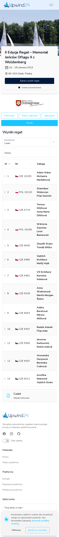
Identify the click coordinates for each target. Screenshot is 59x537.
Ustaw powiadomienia (31, 87)
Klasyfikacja (9, 140)
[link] (17, 4)
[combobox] (4, 143)
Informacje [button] (9, 115)
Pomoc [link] (5, 457)
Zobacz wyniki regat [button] (29, 80)
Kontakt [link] (6, 478)
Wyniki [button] (29, 122)
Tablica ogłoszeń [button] (29, 115)
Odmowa (16, 530)
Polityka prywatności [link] (12, 489)
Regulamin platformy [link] (12, 484)
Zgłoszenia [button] (49, 115)
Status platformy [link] (10, 462)
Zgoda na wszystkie (37, 530)
